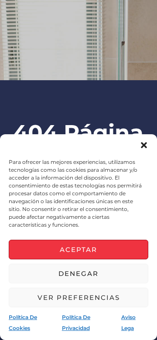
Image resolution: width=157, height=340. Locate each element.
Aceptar (78, 249)
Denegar (78, 273)
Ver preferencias (79, 297)
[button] (144, 145)
